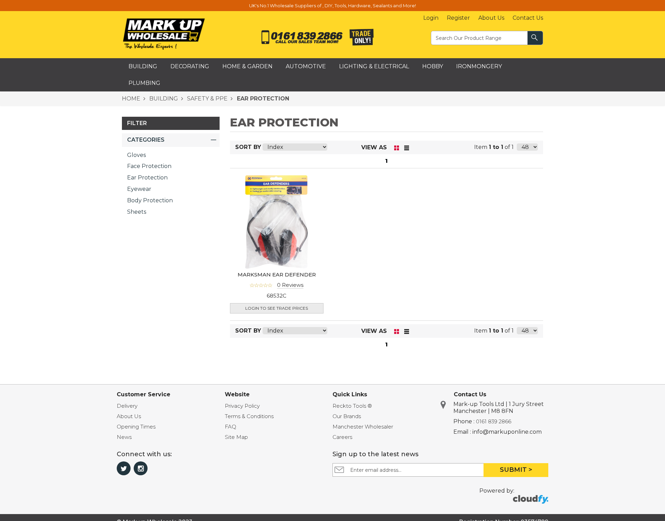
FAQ (230, 426)
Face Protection (149, 166)
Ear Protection (147, 177)
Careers (342, 437)
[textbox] (479, 37)
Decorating (189, 66)
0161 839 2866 (493, 421)
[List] (407, 147)
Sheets (136, 212)
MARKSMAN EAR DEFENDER (277, 274)
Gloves (136, 155)
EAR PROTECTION (262, 98)
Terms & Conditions (249, 416)
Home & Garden (247, 66)
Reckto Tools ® (352, 406)
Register (458, 18)
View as (374, 147)
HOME (131, 98)
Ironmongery (479, 66)
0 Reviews (290, 285)
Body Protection (150, 200)
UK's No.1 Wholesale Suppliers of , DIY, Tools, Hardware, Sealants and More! (332, 5)
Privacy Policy (242, 406)
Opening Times (136, 426)
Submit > (516, 470)
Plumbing (144, 83)
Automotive (306, 66)
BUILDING (163, 98)
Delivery (127, 406)
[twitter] (124, 468)
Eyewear (139, 189)
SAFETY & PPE (207, 98)
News (124, 437)
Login (430, 18)
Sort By (248, 147)
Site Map (236, 437)
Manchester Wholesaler (362, 426)
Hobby (432, 66)
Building (142, 66)
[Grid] (397, 147)
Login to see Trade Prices (276, 308)
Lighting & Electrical (374, 66)
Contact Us (528, 18)
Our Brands (346, 416)
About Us (491, 18)
